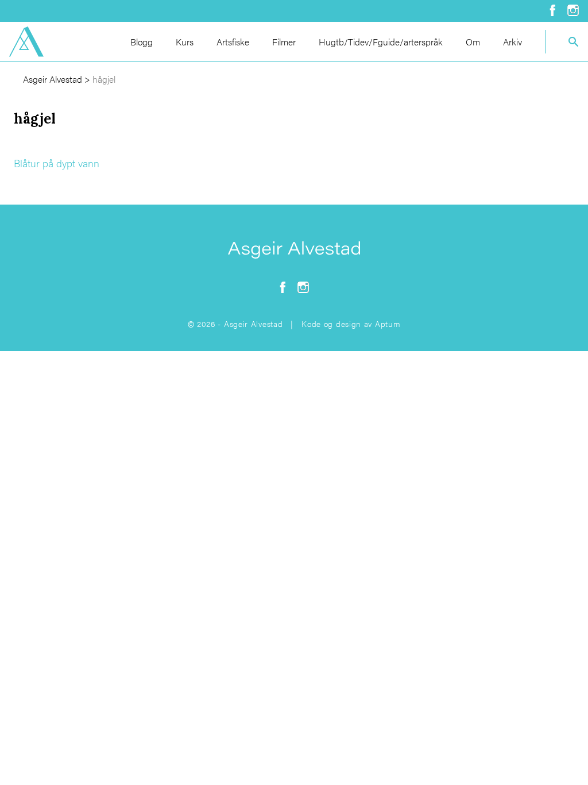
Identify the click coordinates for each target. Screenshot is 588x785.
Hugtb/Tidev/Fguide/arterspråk (381, 41)
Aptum (388, 323)
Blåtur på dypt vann (56, 163)
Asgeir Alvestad (52, 79)
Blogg (141, 41)
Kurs (185, 41)
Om (473, 41)
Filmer (284, 41)
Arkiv (512, 41)
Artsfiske (232, 41)
